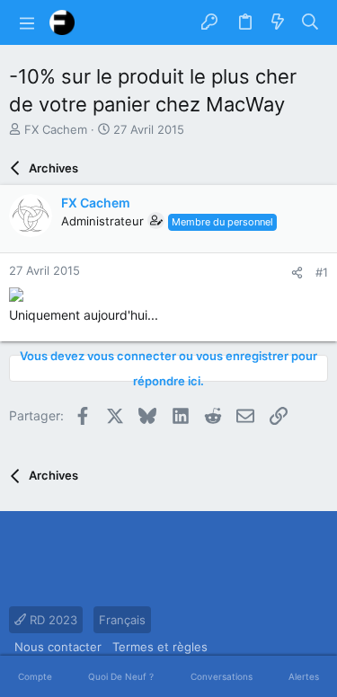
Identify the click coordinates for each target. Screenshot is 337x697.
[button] (27, 22)
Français (122, 620)
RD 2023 (51, 620)
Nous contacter (58, 647)
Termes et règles (160, 647)
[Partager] (297, 272)
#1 (321, 272)
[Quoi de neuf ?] (277, 22)
